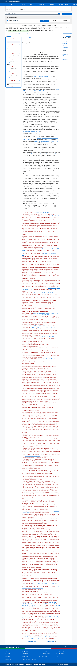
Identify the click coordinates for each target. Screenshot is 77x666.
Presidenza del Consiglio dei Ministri (45, 653)
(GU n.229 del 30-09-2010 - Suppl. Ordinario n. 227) (16, 33)
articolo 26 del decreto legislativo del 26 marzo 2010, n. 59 (41, 89)
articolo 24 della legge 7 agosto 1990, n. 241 (43, 76)
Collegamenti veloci (8, 657)
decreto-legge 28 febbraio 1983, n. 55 (30, 605)
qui (26, 9)
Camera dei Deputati (42, 654)
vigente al (10, 20)
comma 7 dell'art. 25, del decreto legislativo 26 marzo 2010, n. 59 (45, 327)
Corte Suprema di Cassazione (60, 653)
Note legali (17, 664)
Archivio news (7, 653)
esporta (64, 52)
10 (9, 79)
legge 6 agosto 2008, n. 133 (43, 315)
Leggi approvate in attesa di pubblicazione (29, 659)
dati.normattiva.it (42, 664)
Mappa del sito (22, 664)
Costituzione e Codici (25, 653)
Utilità (23, 660)
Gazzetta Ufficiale (25, 656)
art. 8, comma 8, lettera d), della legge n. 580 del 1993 (40, 587)
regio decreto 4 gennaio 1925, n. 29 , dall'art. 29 (45, 603)
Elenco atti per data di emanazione (27, 654)
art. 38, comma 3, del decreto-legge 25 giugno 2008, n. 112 (45, 313)
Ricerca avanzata (67, 14)
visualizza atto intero (67, 33)
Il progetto (7, 654)
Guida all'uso (7, 656)
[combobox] (33, 13)
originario (55, 20)
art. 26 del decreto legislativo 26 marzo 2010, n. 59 (42, 293)
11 (9, 84)
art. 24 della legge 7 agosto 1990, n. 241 (40, 212)
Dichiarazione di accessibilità (32, 664)
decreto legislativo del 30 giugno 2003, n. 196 (35, 325)
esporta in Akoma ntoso (65, 55)
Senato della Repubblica (43, 656)
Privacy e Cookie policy (9, 664)
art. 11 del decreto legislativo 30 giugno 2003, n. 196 (43, 336)
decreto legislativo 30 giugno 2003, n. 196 (31, 131)
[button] (25, 20)
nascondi (9, 36)
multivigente (65, 20)
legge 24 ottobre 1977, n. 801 (53, 216)
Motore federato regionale (26, 657)
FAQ (26, 664)
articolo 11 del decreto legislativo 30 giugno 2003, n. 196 (46, 141)
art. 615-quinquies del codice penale (32, 456)
